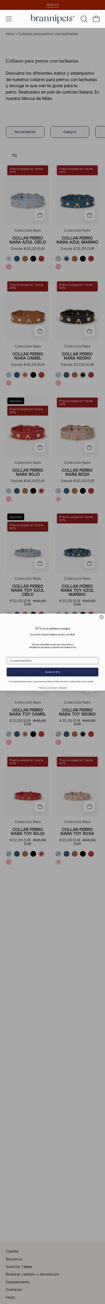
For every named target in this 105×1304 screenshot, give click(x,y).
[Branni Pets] (52, 19)
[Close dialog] (101, 617)
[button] (83, 19)
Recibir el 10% (52, 671)
